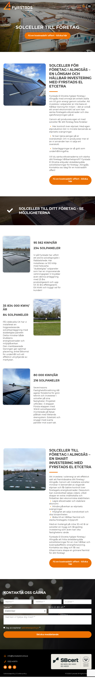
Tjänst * (7, 607)
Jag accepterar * (23, 628)
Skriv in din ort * (56, 607)
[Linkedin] (10, 667)
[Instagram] (14, 667)
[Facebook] (5, 667)
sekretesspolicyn (30, 628)
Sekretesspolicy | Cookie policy (15, 673)
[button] (89, 6)
